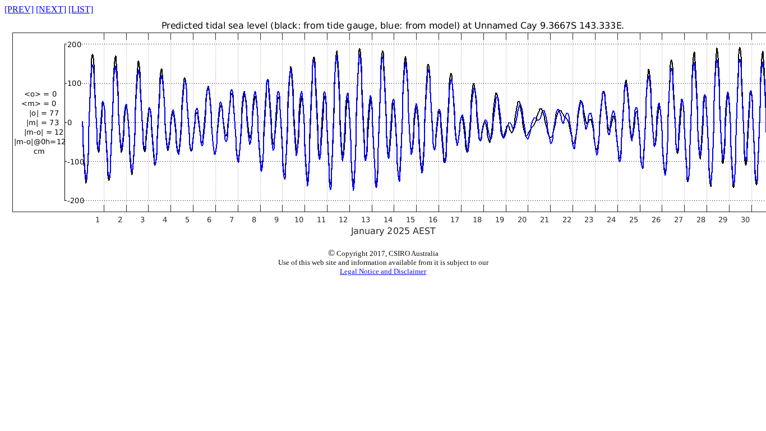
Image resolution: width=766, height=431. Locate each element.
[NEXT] (51, 9)
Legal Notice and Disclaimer (383, 271)
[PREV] (19, 9)
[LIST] (80, 9)
